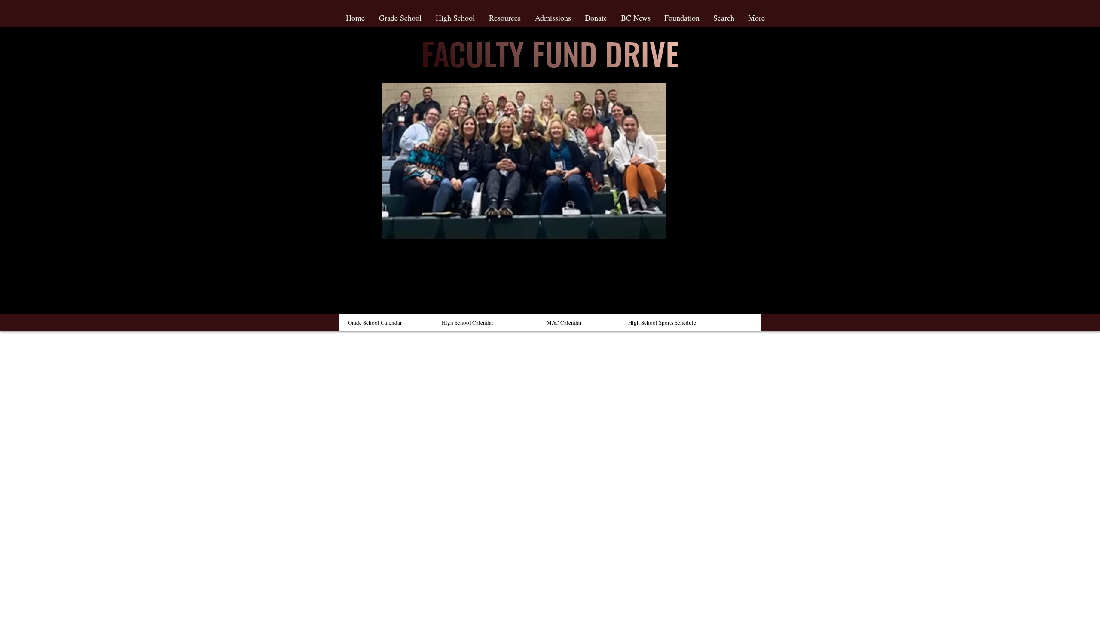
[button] (506, 18)
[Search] (751, 15)
